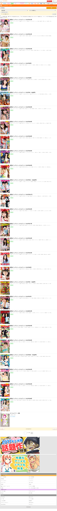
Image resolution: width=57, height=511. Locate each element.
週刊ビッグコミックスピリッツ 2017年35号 (21, 340)
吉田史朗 (26, 108)
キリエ (42, 108)
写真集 (44, 3)
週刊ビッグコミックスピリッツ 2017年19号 (21, 209)
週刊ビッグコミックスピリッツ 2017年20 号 (21, 194)
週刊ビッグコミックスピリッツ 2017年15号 (21, 252)
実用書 (41, 3)
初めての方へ (54, 1)
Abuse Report (3, 504)
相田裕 (20, 400)
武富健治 (40, 283)
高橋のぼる (43, 35)
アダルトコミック (32, 491)
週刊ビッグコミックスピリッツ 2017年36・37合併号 (23, 354)
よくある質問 (3, 500)
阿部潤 (23, 225)
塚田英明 (22, 356)
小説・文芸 (31, 482)
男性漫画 (4, 3)
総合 (1, 3)
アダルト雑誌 (3, 491)
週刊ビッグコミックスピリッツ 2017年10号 (21, 48)
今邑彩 (15, 414)
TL (18, 3)
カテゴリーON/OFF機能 (46, 16)
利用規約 (30, 500)
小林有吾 (48, 21)
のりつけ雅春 (43, 50)
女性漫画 (8, 3)
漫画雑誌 (12, 3)
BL (15, 3)
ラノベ (26, 3)
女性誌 (35, 3)
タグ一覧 (2, 498)
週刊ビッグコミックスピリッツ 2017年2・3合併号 (22, 282)
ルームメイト (14, 413)
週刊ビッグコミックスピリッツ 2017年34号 (21, 325)
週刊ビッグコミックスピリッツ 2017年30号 (21, 107)
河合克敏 (18, 327)
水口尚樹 (46, 35)
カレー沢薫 (29, 108)
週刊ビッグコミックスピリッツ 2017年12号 (21, 19)
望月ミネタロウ (16, 341)
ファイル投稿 (31, 498)
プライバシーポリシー (4, 502)
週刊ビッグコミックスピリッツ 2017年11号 (21, 34)
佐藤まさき (19, 356)
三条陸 (16, 356)
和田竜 (23, 108)
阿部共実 (51, 123)
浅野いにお (44, 21)
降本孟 (47, 356)
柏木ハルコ (24, 123)
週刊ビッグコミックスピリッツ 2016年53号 (21, 311)
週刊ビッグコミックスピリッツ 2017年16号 (21, 238)
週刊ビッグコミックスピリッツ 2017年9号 (20, 63)
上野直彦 (51, 21)
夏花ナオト (46, 79)
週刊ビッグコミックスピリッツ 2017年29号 (21, 121)
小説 (29, 3)
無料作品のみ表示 (4, 12)
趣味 (38, 3)
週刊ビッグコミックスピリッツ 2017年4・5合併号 (22, 92)
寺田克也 (25, 356)
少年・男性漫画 (13, 416)
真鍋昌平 (41, 21)
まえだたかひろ (24, 79)
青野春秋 (26, 210)
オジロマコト (24, 21)
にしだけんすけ (32, 21)
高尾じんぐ (38, 50)
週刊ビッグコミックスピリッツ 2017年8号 (20, 78)
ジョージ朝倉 (37, 21)
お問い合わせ (31, 502)
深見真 (26, 254)
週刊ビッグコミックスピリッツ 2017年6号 (20, 267)
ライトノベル (3, 482)
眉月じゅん (32, 79)
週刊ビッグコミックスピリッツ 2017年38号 (21, 398)
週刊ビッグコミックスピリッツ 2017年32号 (21, 369)
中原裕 (36, 108)
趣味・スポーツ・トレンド (5, 486)
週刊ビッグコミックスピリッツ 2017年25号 (21, 165)
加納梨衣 (28, 79)
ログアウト (31, 504)
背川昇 (11, 327)
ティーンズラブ (3, 480)
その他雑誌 (48, 3)
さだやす (23, 254)
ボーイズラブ (31, 478)
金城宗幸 (28, 21)
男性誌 (32, 3)
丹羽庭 (48, 181)
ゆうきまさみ (39, 35)
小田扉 (33, 137)
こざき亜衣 (47, 50)
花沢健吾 (49, 35)
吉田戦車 (29, 327)
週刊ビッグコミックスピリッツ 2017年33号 (21, 384)
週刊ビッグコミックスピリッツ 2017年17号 (21, 223)
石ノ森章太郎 (12, 356)
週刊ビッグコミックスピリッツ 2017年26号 (21, 150)
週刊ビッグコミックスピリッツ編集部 (16, 21)
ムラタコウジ (34, 123)
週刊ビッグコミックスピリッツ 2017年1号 (20, 296)
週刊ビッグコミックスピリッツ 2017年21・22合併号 (23, 180)
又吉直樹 (44, 283)
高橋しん (40, 152)
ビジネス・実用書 (32, 486)
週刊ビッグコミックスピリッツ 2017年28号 (21, 136)
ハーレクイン (22, 3)
